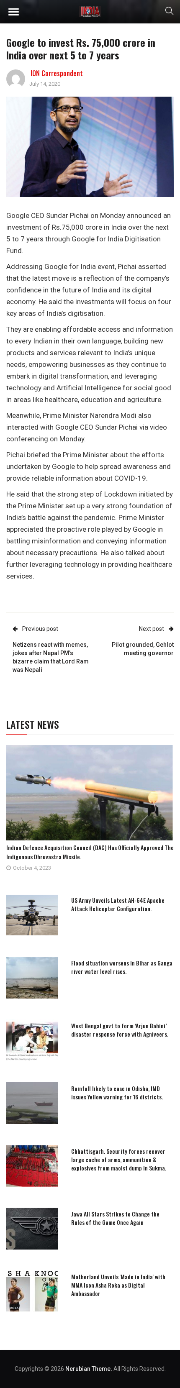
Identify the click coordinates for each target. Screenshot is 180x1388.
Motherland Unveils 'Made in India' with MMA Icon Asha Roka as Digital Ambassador (118, 1285)
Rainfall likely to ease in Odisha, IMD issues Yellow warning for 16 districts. (117, 1092)
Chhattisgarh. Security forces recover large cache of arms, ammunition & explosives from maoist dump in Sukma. (118, 1159)
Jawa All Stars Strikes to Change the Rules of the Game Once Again (115, 1218)
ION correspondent (57, 73)
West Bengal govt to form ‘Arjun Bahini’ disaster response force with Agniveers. (119, 1029)
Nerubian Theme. (88, 1368)
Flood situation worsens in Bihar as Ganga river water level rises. (121, 967)
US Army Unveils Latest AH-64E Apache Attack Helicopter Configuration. (118, 904)
